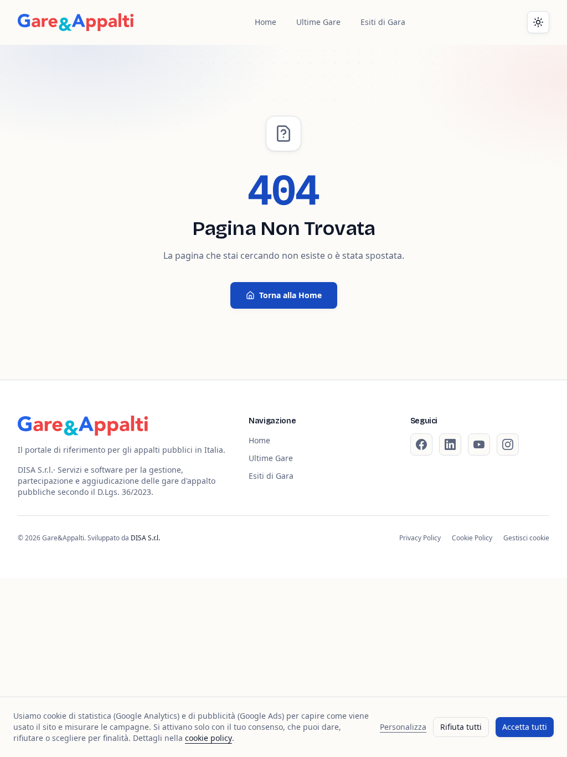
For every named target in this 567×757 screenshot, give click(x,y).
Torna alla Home (290, 295)
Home (265, 22)
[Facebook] (421, 444)
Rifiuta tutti (461, 727)
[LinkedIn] (450, 444)
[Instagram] (508, 444)
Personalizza (403, 727)
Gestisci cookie (526, 538)
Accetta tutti (524, 727)
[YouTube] (479, 444)
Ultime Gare (318, 22)
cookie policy (208, 738)
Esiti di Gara (382, 22)
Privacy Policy (420, 538)
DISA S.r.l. (145, 538)
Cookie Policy (472, 538)
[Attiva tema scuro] (538, 22)
